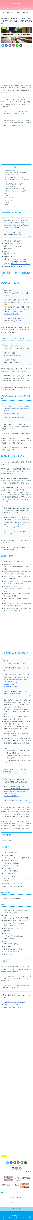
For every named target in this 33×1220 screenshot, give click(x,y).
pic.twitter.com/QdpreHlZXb (11, 314)
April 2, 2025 (19, 362)
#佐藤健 (17, 791)
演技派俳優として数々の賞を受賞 (14, 184)
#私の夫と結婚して (23, 789)
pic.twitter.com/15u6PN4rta (11, 686)
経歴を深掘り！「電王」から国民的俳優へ (15, 172)
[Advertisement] (16, 65)
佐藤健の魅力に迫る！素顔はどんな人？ (15, 188)
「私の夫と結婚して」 (11, 807)
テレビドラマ (9, 197)
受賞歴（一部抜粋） (11, 186)
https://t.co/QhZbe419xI (13, 225)
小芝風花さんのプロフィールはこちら (14, 1002)
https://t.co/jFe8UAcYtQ (12, 513)
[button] (20, 45)
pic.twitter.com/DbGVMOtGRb (12, 355)
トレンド (5, 1155)
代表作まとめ (8, 195)
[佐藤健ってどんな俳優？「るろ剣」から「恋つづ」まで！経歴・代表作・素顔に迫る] (9, 45)
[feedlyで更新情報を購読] (16, 1168)
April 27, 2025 (18, 234)
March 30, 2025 (20, 417)
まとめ (6, 204)
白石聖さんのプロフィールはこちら (14, 1004)
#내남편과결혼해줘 (9, 791)
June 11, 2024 (8, 533)
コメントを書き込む (16, 1197)
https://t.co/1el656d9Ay (10, 679)
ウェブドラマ (9, 200)
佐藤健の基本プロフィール (12, 170)
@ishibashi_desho (9, 684)
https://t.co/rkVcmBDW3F (11, 789)
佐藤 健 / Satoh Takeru (18, 266)
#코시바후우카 (12, 793)
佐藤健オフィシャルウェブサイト (20, 264)
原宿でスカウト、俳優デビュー (14, 175)
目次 (14, 167)
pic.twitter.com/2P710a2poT (11, 796)
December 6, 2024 (15, 693)
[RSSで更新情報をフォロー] (20, 1168)
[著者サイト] (13, 1168)
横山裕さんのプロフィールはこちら (14, 1007)
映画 (7, 202)
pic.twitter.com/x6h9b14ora (11, 413)
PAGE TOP (17, 1208)
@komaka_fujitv (15, 682)
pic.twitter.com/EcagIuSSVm (12, 527)
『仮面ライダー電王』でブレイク (14, 177)
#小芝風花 (22, 791)
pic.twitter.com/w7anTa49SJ (13, 227)
